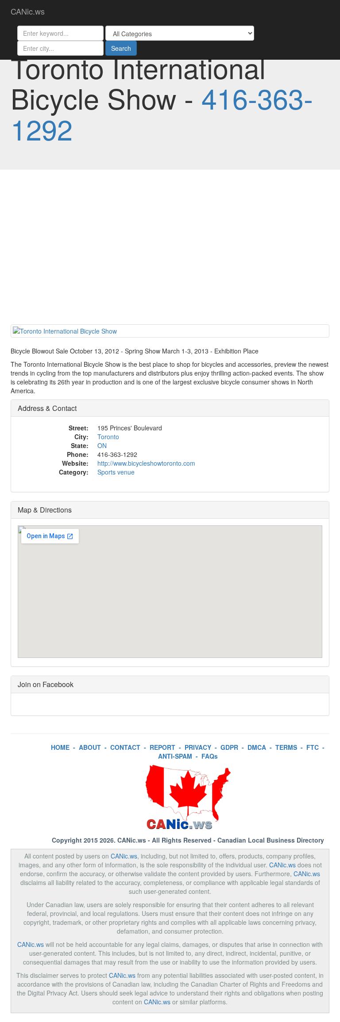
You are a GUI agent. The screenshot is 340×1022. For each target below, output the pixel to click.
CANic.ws (28, 11)
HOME (60, 747)
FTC (312, 747)
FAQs (209, 756)
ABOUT (90, 747)
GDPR (229, 747)
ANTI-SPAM (175, 756)
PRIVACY (198, 747)
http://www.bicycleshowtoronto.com (146, 463)
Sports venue (116, 471)
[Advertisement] (170, 249)
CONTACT (125, 747)
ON (102, 445)
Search (121, 48)
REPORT (162, 747)
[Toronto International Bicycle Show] (170, 331)
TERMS (286, 747)
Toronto (108, 436)
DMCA (256, 747)
